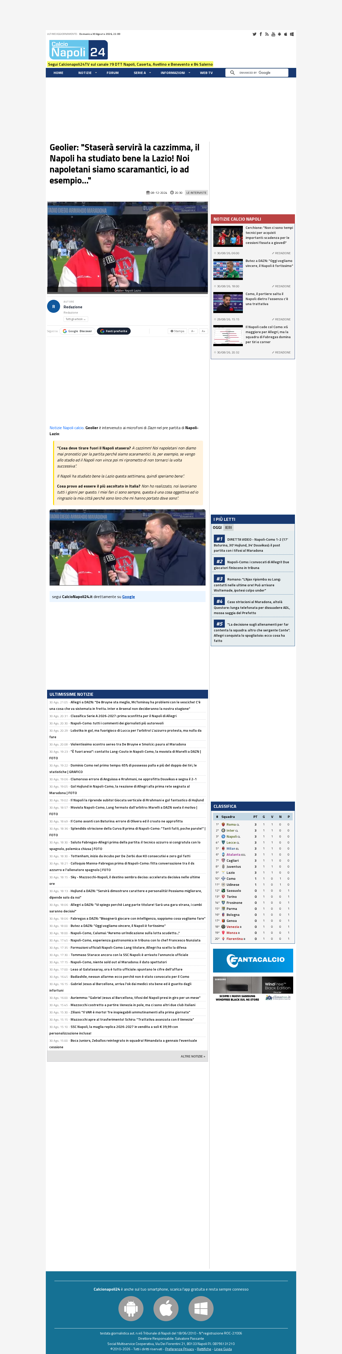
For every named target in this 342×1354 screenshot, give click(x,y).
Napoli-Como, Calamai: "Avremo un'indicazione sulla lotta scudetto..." (125, 932)
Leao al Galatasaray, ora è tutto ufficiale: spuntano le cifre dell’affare (127, 969)
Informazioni (173, 72)
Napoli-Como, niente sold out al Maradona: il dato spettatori (119, 961)
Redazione (73, 307)
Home (58, 72)
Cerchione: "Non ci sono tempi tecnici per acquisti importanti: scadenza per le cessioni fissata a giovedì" (269, 235)
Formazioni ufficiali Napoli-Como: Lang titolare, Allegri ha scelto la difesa (129, 947)
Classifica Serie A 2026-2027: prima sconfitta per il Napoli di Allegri (124, 715)
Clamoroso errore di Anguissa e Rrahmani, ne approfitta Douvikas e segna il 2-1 (134, 779)
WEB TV (206, 72)
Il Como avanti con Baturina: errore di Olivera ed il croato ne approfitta (127, 821)
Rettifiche (204, 1348)
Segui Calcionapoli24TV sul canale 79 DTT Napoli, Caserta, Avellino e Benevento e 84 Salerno (130, 64)
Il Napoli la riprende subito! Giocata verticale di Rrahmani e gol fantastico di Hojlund (137, 800)
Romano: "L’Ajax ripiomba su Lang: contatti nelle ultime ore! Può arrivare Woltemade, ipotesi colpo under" (247, 584)
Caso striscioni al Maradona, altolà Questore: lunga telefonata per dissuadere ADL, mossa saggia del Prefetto (252, 607)
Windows (291, 34)
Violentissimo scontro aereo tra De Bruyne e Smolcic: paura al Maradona (128, 744)
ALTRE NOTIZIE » (193, 1056)
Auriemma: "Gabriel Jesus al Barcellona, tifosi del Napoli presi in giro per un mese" (136, 997)
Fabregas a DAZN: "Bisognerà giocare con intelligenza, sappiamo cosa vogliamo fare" (138, 918)
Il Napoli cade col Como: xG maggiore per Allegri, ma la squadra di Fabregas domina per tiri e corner (268, 334)
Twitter (254, 34)
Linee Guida (223, 1348)
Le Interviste (197, 192)
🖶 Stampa (177, 331)
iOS (285, 34)
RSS (266, 34)
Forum (113, 72)
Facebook (260, 34)
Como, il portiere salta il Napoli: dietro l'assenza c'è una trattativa (267, 298)
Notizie (85, 72)
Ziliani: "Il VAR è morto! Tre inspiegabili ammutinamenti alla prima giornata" (130, 1012)
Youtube (273, 34)
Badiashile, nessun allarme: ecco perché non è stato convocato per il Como (130, 976)
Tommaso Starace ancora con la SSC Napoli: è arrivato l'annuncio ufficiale (129, 954)
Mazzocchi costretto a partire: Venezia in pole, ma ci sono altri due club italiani (133, 1004)
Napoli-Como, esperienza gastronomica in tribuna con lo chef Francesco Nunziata (136, 940)
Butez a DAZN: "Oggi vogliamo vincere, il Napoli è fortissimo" (118, 925)
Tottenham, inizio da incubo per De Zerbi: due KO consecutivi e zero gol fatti (130, 855)
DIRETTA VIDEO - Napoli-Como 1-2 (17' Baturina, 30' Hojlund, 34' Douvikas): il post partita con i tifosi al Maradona (251, 545)
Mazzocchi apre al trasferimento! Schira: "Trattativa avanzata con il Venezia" (132, 1019)
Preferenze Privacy (179, 1348)
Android (279, 34)
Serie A (140, 72)
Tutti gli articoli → (76, 319)
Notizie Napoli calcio (67, 428)
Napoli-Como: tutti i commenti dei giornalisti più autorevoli (117, 723)
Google (80, 331)
